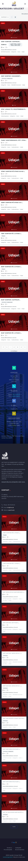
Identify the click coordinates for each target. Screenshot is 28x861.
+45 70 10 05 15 (16, 394)
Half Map (15, 17)
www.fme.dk (11, 510)
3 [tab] (15, 105)
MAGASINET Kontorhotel (16, 85)
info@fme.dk (10, 507)
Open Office (5, 600)
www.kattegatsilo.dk (8, 857)
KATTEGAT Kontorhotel (5, 52)
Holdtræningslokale (5, 116)
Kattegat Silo (13, 52)
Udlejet (2, 23)
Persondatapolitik (8, 849)
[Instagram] (16, 842)
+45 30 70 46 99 (15, 396)
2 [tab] (12, 37)
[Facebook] (12, 842)
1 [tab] (11, 37)
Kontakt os (9, 847)
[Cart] (3, 4)
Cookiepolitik (18, 847)
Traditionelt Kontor (15, 147)
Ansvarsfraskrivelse (19, 849)
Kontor (19, 52)
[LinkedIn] (14, 842)
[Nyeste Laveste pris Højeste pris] (4, 17)
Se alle (14, 826)
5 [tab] (16, 37)
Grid (11, 17)
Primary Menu (25, 4)
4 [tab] (15, 37)
